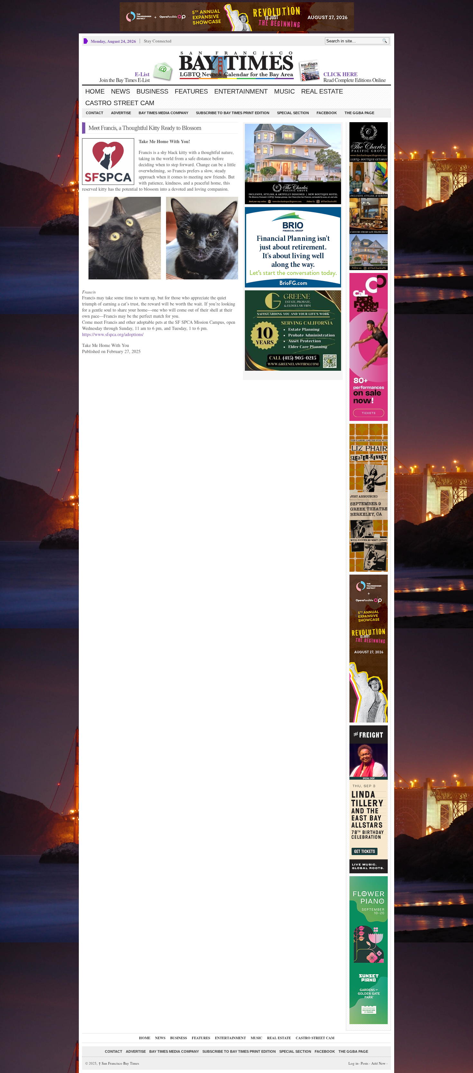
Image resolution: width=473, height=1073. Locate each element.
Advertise (121, 113)
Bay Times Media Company (163, 113)
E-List (142, 74)
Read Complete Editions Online (354, 80)
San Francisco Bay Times (118, 1063)
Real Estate (322, 91)
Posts (364, 1063)
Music (284, 91)
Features (191, 91)
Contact (94, 113)
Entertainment (241, 91)
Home (95, 91)
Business (152, 91)
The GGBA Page (359, 113)
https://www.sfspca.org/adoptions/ (113, 334)
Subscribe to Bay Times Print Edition (232, 113)
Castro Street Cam (119, 102)
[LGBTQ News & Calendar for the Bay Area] (236, 65)
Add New (378, 1063)
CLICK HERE (340, 74)
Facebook (327, 113)
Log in (353, 1063)
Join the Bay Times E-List (124, 80)
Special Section (293, 113)
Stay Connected (158, 41)
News (120, 91)
